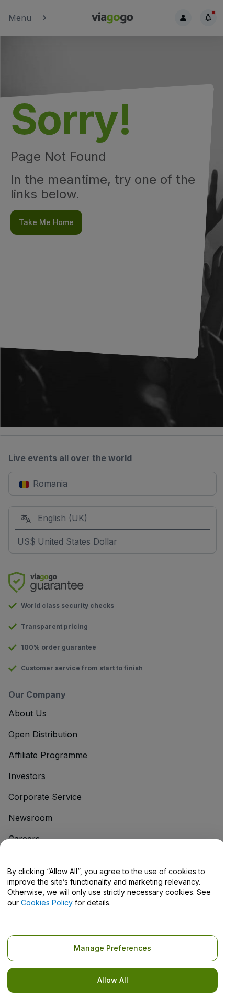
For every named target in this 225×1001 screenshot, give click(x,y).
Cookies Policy (47, 902)
